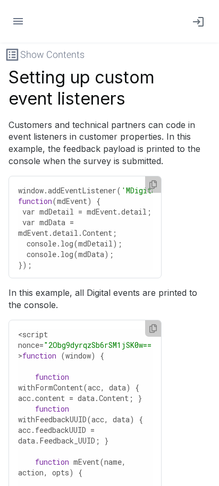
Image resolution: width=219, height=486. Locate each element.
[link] (196, 21)
